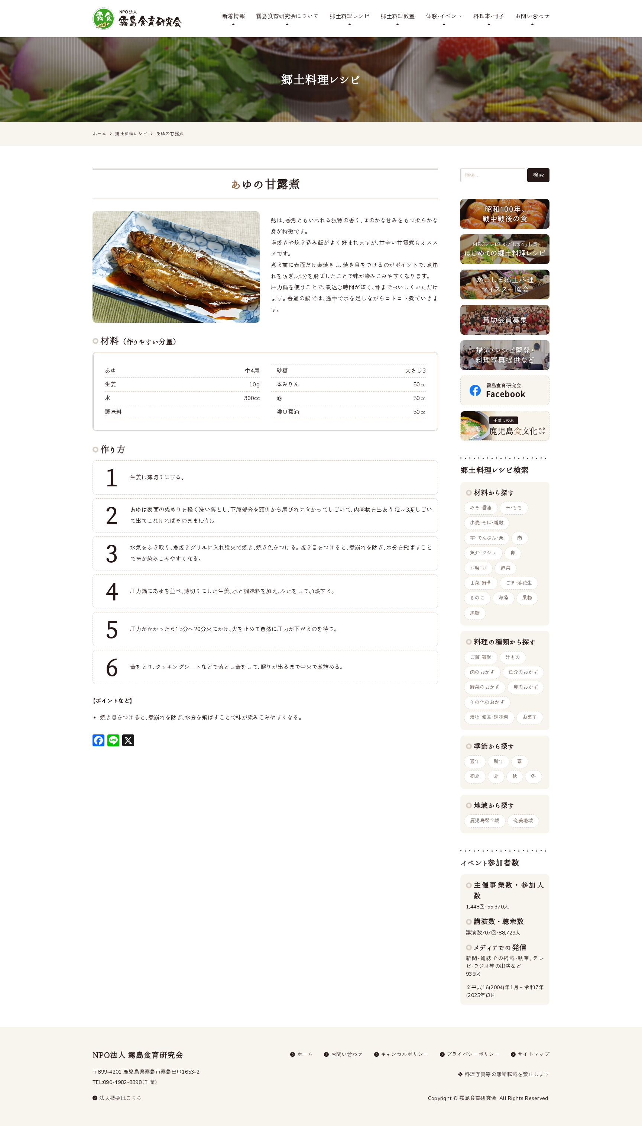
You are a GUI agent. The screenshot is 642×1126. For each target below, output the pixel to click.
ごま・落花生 (519, 583)
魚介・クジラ (483, 553)
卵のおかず (525, 687)
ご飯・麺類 (481, 657)
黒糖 (475, 613)
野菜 (505, 568)
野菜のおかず (485, 687)
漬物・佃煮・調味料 (489, 717)
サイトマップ (533, 1054)
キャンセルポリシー (405, 1054)
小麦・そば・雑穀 (486, 522)
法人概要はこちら (120, 1098)
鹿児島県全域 (485, 820)
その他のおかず (487, 702)
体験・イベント (444, 16)
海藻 (504, 598)
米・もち (514, 508)
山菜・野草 (481, 583)
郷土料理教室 (397, 16)
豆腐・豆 (478, 568)
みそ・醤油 (481, 508)
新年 (499, 761)
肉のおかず (482, 672)
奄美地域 (523, 820)
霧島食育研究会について (287, 16)
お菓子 (529, 717)
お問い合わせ (532, 16)
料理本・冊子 (488, 16)
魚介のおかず (523, 672)
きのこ (477, 598)
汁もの (513, 657)
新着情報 (233, 16)
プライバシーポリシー (473, 1054)
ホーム (305, 1054)
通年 (475, 761)
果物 (527, 598)
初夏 (475, 776)
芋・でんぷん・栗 (486, 538)
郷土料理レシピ (349, 16)
